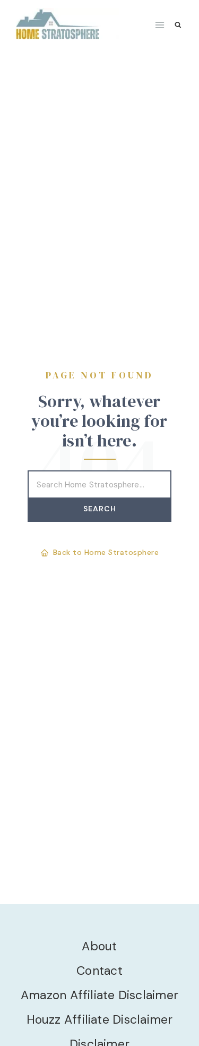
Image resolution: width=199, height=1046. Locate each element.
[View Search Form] (178, 25)
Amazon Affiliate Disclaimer (99, 995)
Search (99, 508)
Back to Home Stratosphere (106, 552)
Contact (99, 970)
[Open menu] (160, 24)
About (99, 946)
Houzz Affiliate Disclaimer (100, 1019)
